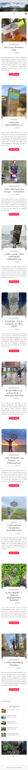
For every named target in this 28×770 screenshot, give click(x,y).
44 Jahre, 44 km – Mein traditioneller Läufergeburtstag (14, 256)
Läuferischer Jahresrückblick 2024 (14, 123)
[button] (8, 756)
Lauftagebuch (13, 119)
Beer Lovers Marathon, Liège (14, 48)
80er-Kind (14, 6)
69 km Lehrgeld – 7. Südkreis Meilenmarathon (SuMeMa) (14, 596)
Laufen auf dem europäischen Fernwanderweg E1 (14, 528)
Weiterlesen (14, 74)
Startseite (11, 1)
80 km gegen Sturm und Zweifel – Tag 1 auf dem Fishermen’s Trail (12, 728)
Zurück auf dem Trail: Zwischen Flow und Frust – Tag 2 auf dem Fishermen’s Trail (12, 722)
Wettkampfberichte (14, 44)
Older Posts (6, 701)
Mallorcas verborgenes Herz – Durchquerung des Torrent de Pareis (12, 734)
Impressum (17, 1)
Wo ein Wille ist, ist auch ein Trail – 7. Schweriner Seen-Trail (14, 393)
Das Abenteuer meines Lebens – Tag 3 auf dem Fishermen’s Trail (11, 716)
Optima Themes (18, 767)
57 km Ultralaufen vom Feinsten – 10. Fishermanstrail (14, 460)
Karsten (17, 52)
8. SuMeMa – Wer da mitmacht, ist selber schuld (14, 324)
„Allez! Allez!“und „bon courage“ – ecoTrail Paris (14, 190)
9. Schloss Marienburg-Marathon (14, 663)
